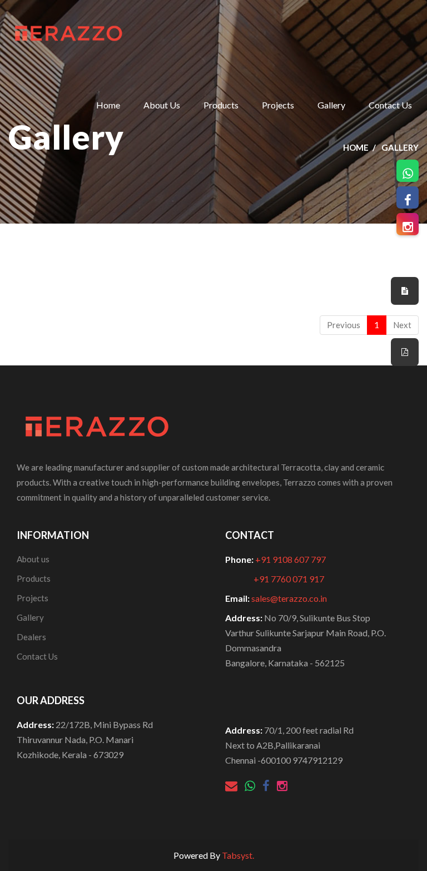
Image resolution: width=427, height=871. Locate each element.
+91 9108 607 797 (290, 559)
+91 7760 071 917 (289, 578)
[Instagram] (282, 787)
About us (33, 559)
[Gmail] (232, 787)
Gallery (331, 105)
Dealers (31, 637)
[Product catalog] (405, 352)
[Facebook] (266, 787)
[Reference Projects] (405, 291)
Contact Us (390, 105)
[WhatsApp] (251, 787)
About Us (161, 105)
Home (108, 105)
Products (221, 105)
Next (402, 325)
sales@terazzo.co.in (289, 598)
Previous (343, 325)
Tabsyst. (238, 855)
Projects (278, 105)
